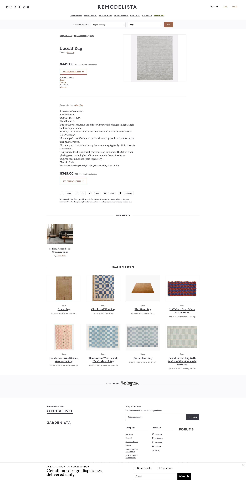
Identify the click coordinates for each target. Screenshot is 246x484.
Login (234, 6)
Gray (62, 80)
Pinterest (158, 434)
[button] (213, 6)
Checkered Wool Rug (103, 309)
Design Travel (90, 16)
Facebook (158, 442)
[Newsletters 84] (28, 7)
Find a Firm (135, 16)
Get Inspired (76, 16)
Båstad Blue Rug (143, 358)
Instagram (159, 438)
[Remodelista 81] (15, 7)
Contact (129, 438)
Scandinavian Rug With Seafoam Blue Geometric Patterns (182, 361)
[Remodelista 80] (11, 7)
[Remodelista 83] (24, 7)
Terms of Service (132, 442)
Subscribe (184, 476)
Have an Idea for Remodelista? (132, 456)
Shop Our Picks (121, 16)
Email (157, 450)
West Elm (70, 53)
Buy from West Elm (72, 71)
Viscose (63, 87)
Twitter (158, 446)
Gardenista (159, 16)
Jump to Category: (81, 25)
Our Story (147, 16)
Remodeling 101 (105, 16)
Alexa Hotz (61, 256)
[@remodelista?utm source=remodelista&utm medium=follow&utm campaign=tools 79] (7, 7)
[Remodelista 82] (19, 7)
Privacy (128, 445)
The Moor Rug (143, 309)
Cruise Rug (64, 309)
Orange (63, 82)
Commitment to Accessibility (132, 450)
